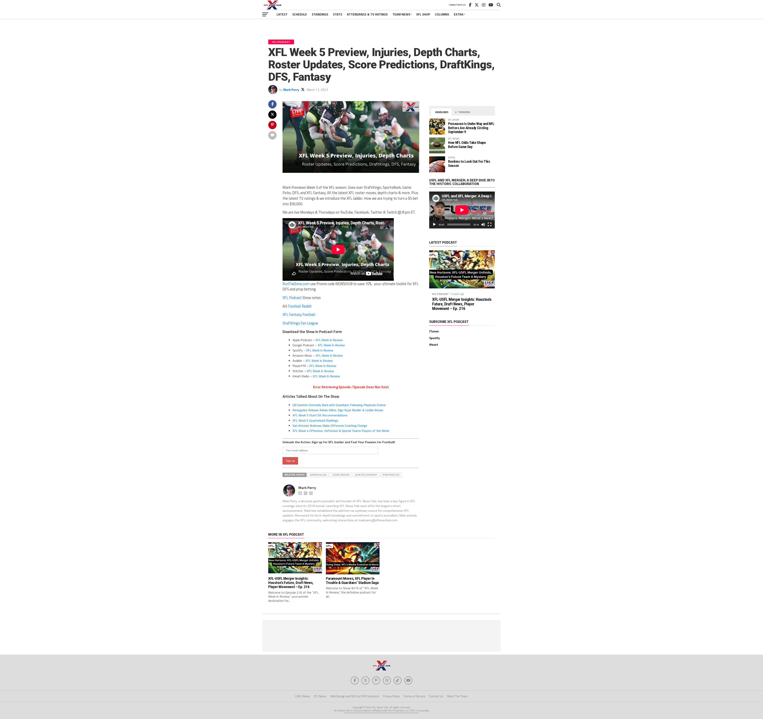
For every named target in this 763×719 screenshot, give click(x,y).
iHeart (433, 344)
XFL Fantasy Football (299, 314)
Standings (320, 14)
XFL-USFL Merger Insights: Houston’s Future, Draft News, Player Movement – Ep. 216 (461, 304)
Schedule (299, 14)
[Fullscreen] (490, 224)
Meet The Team (457, 696)
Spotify (434, 338)
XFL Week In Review (329, 340)
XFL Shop (423, 14)
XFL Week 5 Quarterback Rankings (315, 420)
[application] (462, 210)
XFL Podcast (292, 297)
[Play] (434, 224)
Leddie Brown (341, 475)
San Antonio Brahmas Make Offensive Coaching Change (329, 425)
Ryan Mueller (390, 475)
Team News (401, 14)
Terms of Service (414, 696)
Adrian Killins (318, 475)
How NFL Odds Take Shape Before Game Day (467, 144)
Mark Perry (291, 89)
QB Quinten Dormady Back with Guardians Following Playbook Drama (338, 405)
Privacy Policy (391, 696)
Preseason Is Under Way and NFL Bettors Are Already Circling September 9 (471, 128)
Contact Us (436, 696)
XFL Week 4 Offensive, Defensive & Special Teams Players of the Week (340, 430)
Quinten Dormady (366, 475)
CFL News (320, 696)
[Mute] (483, 224)
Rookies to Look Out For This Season (469, 163)
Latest (282, 14)
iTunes (434, 331)
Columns (442, 14)
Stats (337, 14)
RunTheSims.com (296, 283)
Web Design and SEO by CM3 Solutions (354, 696)
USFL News (302, 696)
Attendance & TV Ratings (367, 14)
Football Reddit (300, 306)
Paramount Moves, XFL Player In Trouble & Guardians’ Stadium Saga (352, 580)
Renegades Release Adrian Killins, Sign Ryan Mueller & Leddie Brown (337, 410)
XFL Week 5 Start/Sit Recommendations (320, 415)
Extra (458, 14)
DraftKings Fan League (300, 323)
